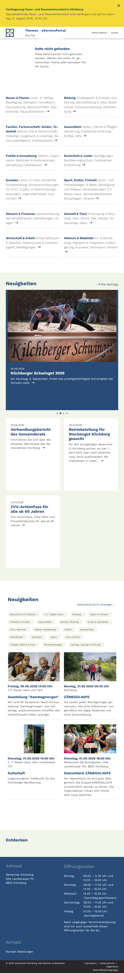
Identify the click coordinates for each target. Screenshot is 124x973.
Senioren (37, 637)
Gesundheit (45, 622)
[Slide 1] (57, 413)
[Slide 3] (63, 413)
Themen (31, 30)
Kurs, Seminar (18, 629)
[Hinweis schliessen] (119, 6)
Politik (67, 629)
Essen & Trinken (99, 614)
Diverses (76, 614)
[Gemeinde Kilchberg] (13, 33)
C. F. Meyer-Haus (53, 614)
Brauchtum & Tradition (23, 614)
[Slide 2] (60, 413)
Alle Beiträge (109, 284)
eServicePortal (53, 30)
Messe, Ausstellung (45, 629)
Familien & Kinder (20, 622)
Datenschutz (107, 963)
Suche (30, 35)
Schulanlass (86, 629)
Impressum (91, 963)
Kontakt (114, 33)
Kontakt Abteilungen (19, 951)
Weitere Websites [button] (99, 33)
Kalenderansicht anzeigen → (96, 604)
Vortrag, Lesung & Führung (85, 644)
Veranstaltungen (53, 644)
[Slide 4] (67, 413)
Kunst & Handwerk (98, 622)
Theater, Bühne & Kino (22, 644)
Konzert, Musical (69, 622)
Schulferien (16, 637)
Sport (54, 637)
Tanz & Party (73, 637)
